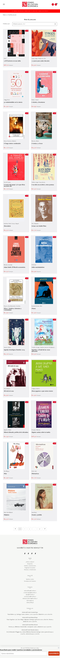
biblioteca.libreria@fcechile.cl (30, 598)
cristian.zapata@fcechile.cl (30, 592)
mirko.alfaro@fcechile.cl (30, 590)
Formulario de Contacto (30, 581)
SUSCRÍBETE (54, 653)
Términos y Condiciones (30, 569)
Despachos (30, 563)
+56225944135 (30, 600)
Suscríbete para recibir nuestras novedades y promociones (21, 650)
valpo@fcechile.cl (30, 594)
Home (4, 15)
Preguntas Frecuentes (30, 567)
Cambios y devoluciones (30, 565)
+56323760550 (30, 602)
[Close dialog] (58, 648)
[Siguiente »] (45, 528)
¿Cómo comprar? (30, 561)
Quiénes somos (30, 579)
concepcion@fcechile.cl (30, 596)
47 (39, 529)
